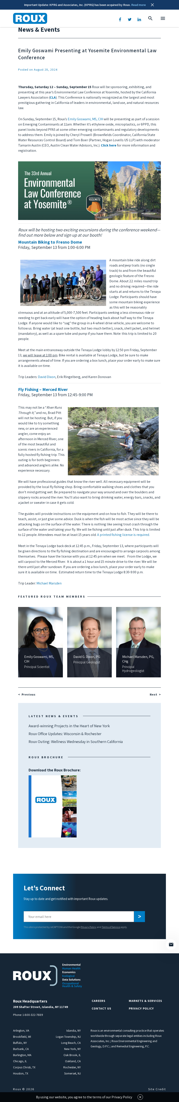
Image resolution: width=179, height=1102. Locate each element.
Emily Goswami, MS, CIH (85, 119)
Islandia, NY (73, 1030)
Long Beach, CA (71, 1043)
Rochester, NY (72, 1067)
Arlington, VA (21, 1030)
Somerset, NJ (72, 1073)
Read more (138, 5)
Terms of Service (111, 927)
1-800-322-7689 (32, 1015)
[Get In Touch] (171, 944)
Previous (29, 694)
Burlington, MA (22, 1055)
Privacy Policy (88, 927)
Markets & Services (145, 1001)
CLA (53, 97)
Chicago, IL (20, 1061)
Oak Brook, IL (72, 1055)
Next (153, 694)
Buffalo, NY (20, 1043)
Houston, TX (20, 1073)
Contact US (101, 1008)
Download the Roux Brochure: (55, 787)
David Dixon (46, 377)
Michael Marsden (49, 583)
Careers (98, 1001)
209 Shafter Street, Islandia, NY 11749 (40, 1007)
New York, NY (72, 1049)
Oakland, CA (73, 1061)
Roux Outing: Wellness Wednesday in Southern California (76, 741)
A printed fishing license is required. (123, 534)
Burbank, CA (21, 1049)
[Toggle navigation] (163, 18)
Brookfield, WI (22, 1037)
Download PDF (52, 806)
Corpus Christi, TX (24, 1067)
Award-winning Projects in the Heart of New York (69, 725)
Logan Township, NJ (68, 1037)
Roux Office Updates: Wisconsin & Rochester (65, 733)
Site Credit (157, 1089)
